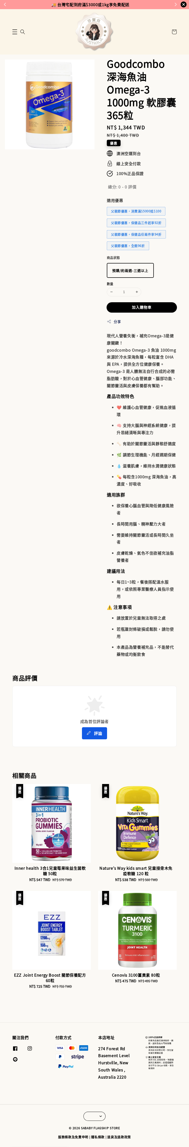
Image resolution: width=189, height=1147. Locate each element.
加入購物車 (142, 307)
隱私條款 (98, 1136)
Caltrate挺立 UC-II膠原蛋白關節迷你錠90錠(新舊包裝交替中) (45, 1135)
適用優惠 (115, 200)
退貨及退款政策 (119, 1136)
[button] (14, 31)
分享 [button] (117, 321)
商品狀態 (113, 257)
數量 (110, 283)
